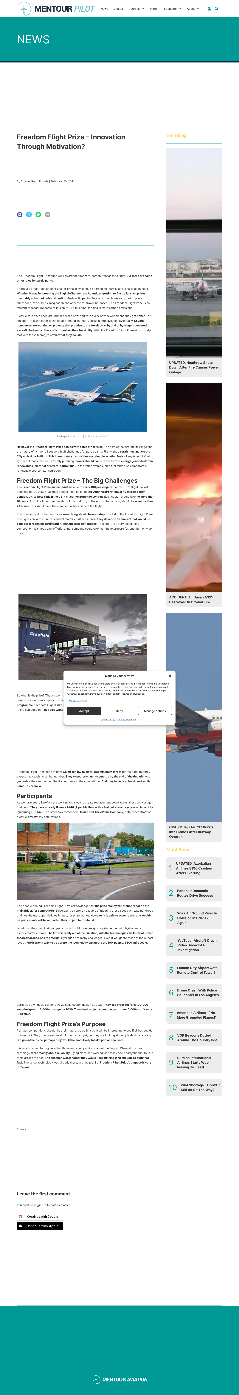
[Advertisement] (85, 565)
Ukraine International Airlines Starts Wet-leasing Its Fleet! (194, 1062)
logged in (40, 1205)
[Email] (47, 214)
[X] (29, 214)
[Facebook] (19, 214)
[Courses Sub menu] (143, 8)
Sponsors (170, 8)
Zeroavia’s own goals (30, 1004)
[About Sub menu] (198, 8)
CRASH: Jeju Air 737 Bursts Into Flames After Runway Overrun (191, 831)
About (191, 8)
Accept (84, 711)
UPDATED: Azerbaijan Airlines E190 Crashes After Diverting (194, 868)
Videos (118, 8)
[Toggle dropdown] (209, 9)
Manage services (78, 700)
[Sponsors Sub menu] (180, 8)
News (104, 8)
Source (21, 1129)
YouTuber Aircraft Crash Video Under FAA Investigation (197, 945)
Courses (134, 8)
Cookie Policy (108, 719)
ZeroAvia (46, 802)
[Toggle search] (216, 9)
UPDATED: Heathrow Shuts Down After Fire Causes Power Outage (194, 367)
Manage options (155, 711)
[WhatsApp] (38, 214)
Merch (154, 8)
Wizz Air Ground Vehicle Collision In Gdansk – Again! (197, 918)
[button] (170, 676)
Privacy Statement (126, 719)
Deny (119, 711)
